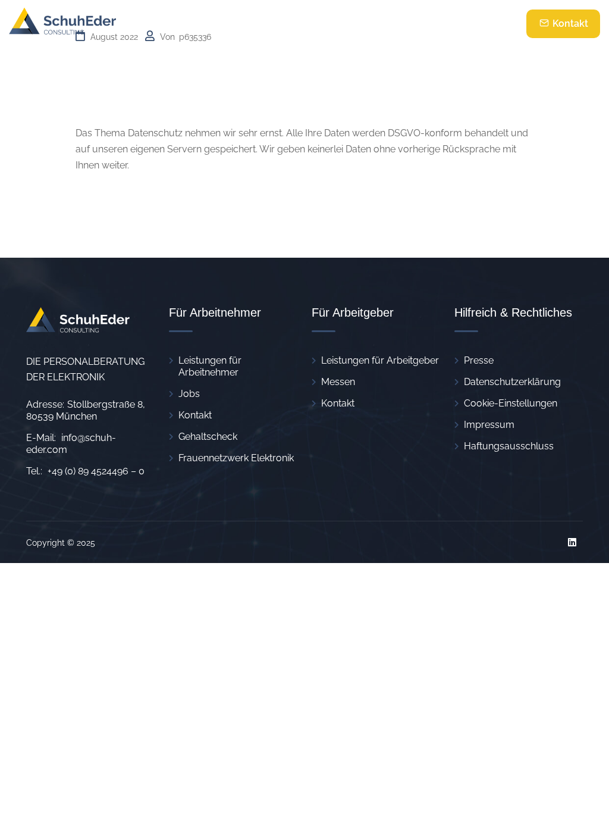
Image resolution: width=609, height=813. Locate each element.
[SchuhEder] (62, 24)
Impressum (489, 424)
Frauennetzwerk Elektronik (236, 458)
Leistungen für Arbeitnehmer (209, 366)
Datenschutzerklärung (512, 381)
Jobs (189, 393)
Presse (479, 360)
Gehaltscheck (207, 436)
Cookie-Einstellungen (510, 403)
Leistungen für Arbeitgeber (380, 360)
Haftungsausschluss (509, 446)
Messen (338, 381)
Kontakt (569, 23)
